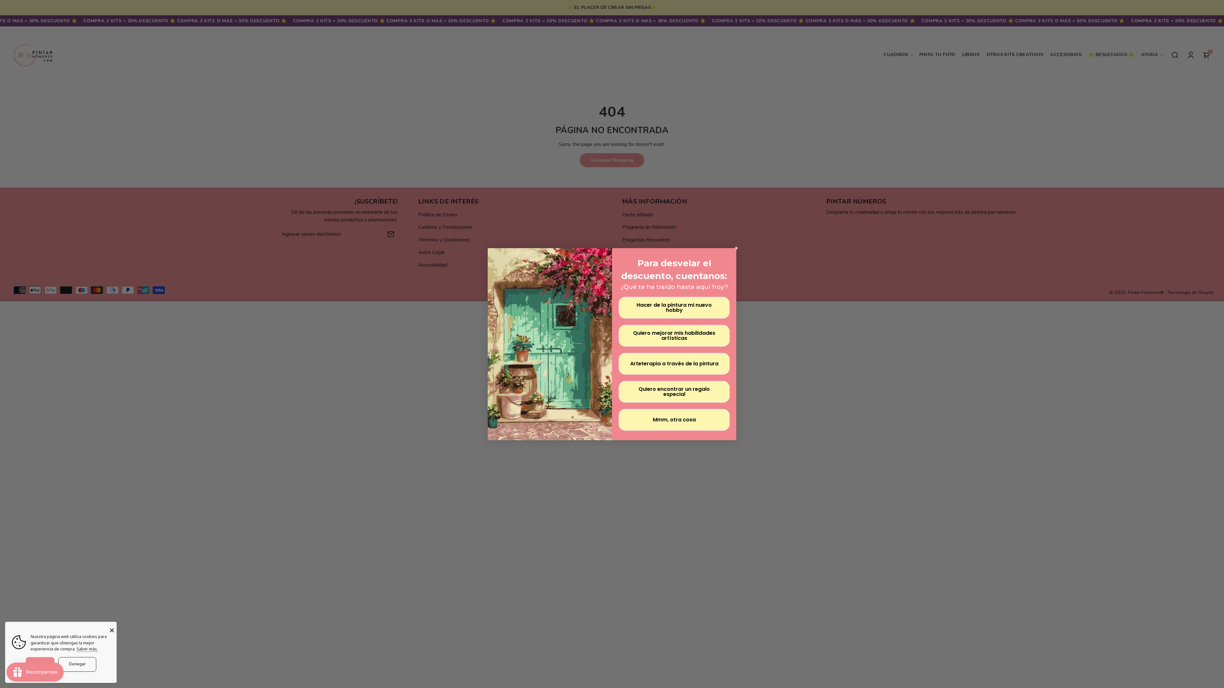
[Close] (112, 630)
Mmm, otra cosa (674, 419)
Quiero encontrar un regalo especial (674, 391)
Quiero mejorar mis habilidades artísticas (674, 335)
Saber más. (87, 649)
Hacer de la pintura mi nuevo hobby (674, 307)
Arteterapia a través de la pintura (674, 363)
